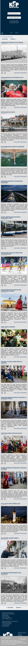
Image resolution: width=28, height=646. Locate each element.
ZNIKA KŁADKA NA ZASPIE (8, 112)
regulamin (20, 634)
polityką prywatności (18, 641)
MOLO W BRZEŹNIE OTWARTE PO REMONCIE (12, 146)
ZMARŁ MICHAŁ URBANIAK (8, 326)
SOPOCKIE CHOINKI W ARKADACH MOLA (11, 433)
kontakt (16, 32)
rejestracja (20, 635)
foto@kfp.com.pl (8, 618)
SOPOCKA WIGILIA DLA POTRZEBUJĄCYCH (12, 77)
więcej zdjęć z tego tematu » (20, 72)
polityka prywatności (22, 632)
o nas (11, 32)
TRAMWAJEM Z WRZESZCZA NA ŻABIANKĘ (12, 42)
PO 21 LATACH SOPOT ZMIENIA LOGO (10, 503)
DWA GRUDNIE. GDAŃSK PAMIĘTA (10, 538)
